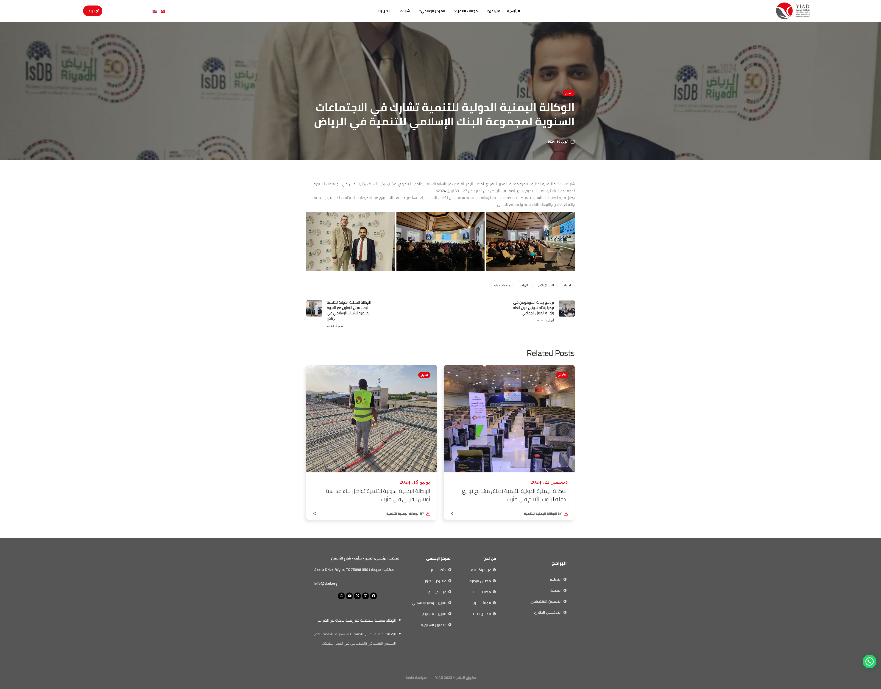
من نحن (494, 11)
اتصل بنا (384, 11)
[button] (492, 11)
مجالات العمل (467, 11)
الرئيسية (513, 11)
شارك (406, 11)
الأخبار (568, 93)
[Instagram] (365, 596)
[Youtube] (349, 596)
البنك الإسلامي (546, 285)
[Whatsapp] (341, 596)
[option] (509, 447)
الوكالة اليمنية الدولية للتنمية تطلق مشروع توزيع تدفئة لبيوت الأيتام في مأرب (515, 495)
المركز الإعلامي (433, 11)
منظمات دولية (502, 285)
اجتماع (567, 285)
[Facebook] (373, 596)
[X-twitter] (357, 596)
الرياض (524, 285)
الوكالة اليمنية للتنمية (540, 514)
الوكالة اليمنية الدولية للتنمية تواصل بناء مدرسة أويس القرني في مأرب (378, 495)
